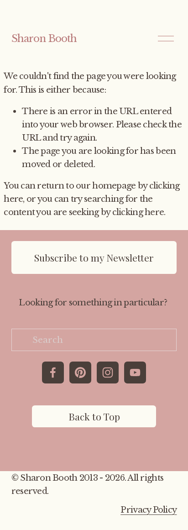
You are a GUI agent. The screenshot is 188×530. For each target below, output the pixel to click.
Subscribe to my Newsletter (94, 257)
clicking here (138, 212)
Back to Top (94, 416)
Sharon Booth (44, 38)
